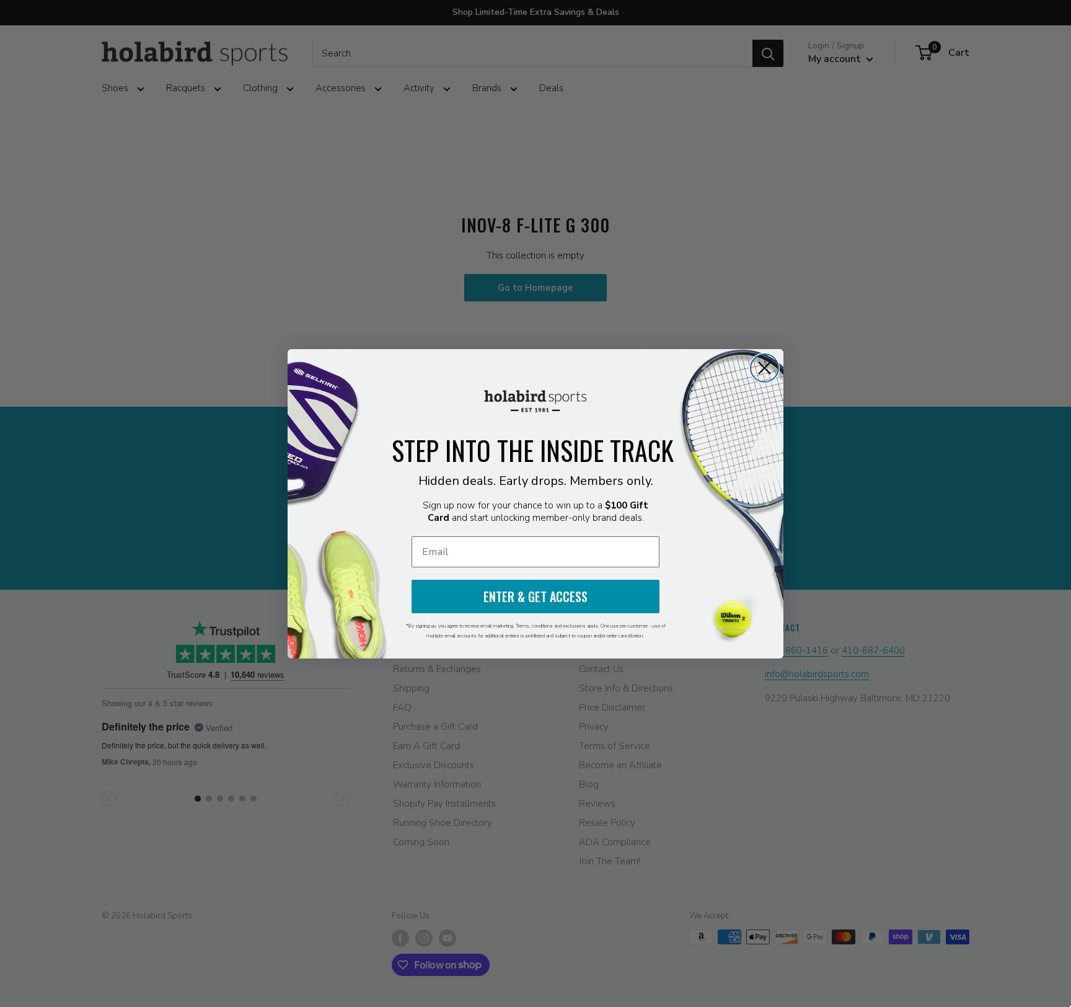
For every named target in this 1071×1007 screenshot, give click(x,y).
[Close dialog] (764, 368)
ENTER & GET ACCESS (535, 596)
